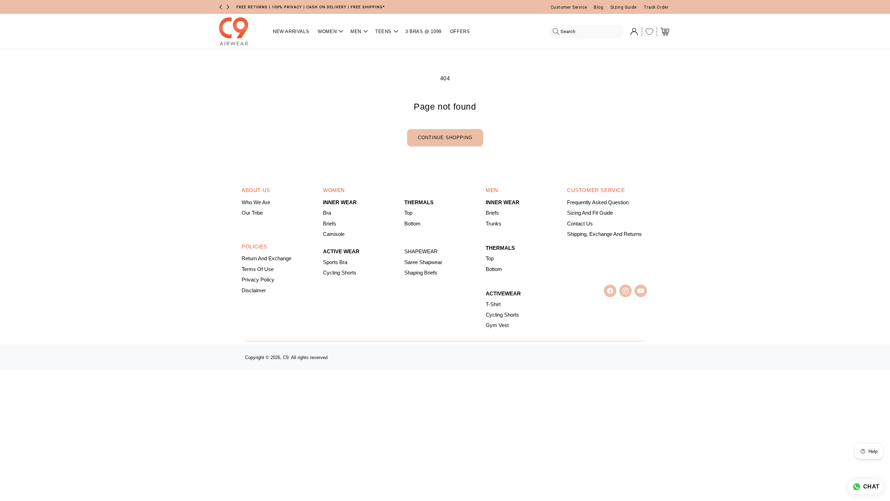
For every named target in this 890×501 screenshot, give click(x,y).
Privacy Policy (258, 280)
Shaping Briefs (420, 273)
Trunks (493, 223)
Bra (327, 213)
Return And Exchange (266, 258)
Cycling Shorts (339, 273)
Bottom (412, 223)
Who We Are (256, 202)
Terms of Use (258, 269)
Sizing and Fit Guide (590, 213)
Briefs (329, 223)
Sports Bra (335, 262)
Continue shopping (445, 137)
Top (408, 213)
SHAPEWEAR (421, 251)
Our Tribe (252, 213)
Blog (598, 7)
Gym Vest (497, 325)
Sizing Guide (623, 7)
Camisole (334, 234)
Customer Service (569, 7)
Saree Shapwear (423, 262)
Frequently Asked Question (598, 202)
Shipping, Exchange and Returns (604, 234)
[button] (330, 31)
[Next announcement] (228, 7)
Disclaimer (254, 290)
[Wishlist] (649, 31)
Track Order (656, 7)
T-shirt (493, 304)
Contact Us (580, 223)
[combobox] (586, 31)
